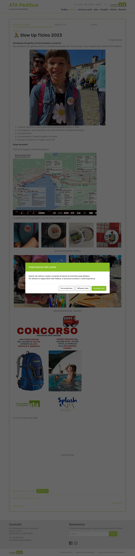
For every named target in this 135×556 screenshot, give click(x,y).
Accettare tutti (99, 288)
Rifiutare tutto (82, 288)
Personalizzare (66, 288)
